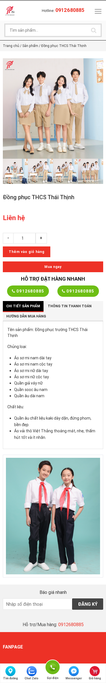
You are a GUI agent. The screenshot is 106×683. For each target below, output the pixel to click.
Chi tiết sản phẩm (23, 306)
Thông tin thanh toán (70, 306)
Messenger (74, 678)
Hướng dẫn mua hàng (26, 316)
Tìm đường (10, 678)
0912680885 (29, 291)
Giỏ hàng (95, 678)
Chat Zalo (31, 678)
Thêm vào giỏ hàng (26, 252)
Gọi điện (52, 666)
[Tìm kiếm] (93, 30)
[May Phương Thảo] (10, 10)
